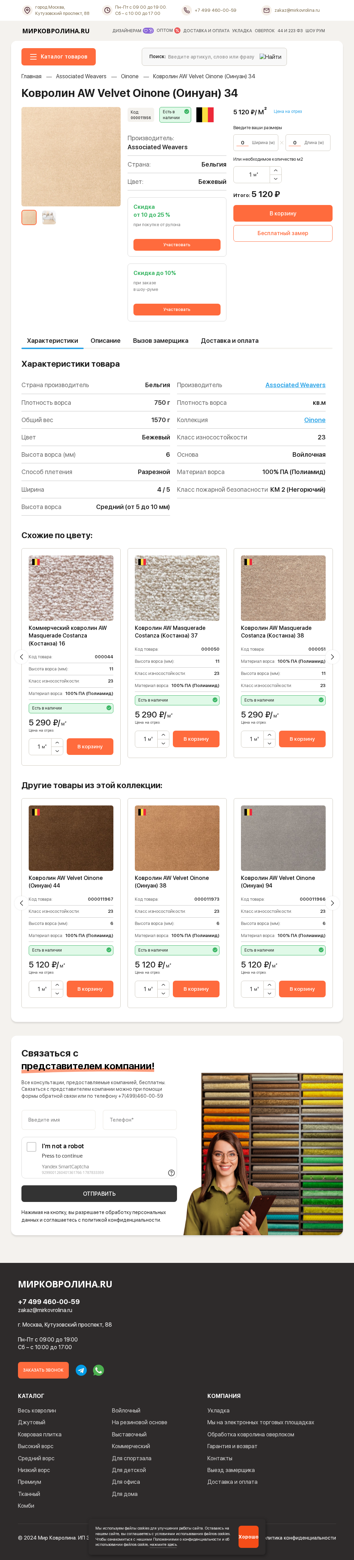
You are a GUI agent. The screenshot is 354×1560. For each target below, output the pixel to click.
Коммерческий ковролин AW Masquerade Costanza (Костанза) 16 (68, 636)
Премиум (29, 1482)
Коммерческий (131, 1446)
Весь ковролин (37, 1410)
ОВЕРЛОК (265, 30)
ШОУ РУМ (315, 30)
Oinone (130, 76)
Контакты (219, 1458)
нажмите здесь (163, 1544)
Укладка (218, 1410)
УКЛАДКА (242, 30)
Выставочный (129, 1434)
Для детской (129, 1470)
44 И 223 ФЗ (290, 30)
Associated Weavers (81, 76)
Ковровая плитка (40, 1434)
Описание (106, 340)
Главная (31, 76)
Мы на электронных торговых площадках (260, 1422)
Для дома (125, 1494)
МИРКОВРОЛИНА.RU (56, 31)
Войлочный (126, 1410)
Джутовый (31, 1422)
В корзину (283, 213)
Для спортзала (131, 1458)
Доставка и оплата (230, 340)
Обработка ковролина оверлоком (250, 1434)
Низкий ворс (34, 1470)
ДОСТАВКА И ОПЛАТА (206, 30)
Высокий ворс (36, 1446)
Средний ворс (36, 1458)
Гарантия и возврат (232, 1446)
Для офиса (126, 1482)
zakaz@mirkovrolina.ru (45, 1310)
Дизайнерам (127, 30)
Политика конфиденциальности (298, 1538)
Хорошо (249, 1537)
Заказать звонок (43, 1370)
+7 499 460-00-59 (49, 1302)
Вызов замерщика (160, 340)
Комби (26, 1506)
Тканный (29, 1494)
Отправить (99, 1194)
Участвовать (177, 244)
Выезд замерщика (231, 1470)
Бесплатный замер (283, 233)
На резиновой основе (139, 1422)
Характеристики (52, 340)
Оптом (165, 30)
